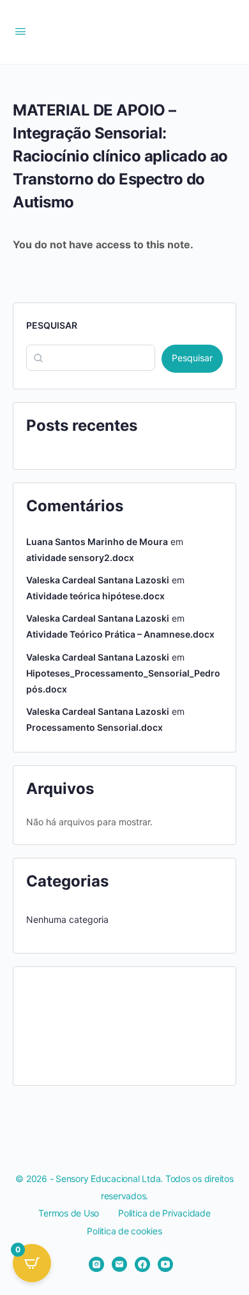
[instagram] (96, 1264)
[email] (119, 1264)
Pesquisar (51, 325)
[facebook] (142, 1264)
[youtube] (165, 1264)
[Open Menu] (20, 31)
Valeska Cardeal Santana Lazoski (97, 579)
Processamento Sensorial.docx (94, 727)
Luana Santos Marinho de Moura (97, 541)
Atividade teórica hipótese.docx (95, 595)
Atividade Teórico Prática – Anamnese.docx (120, 634)
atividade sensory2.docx (80, 557)
